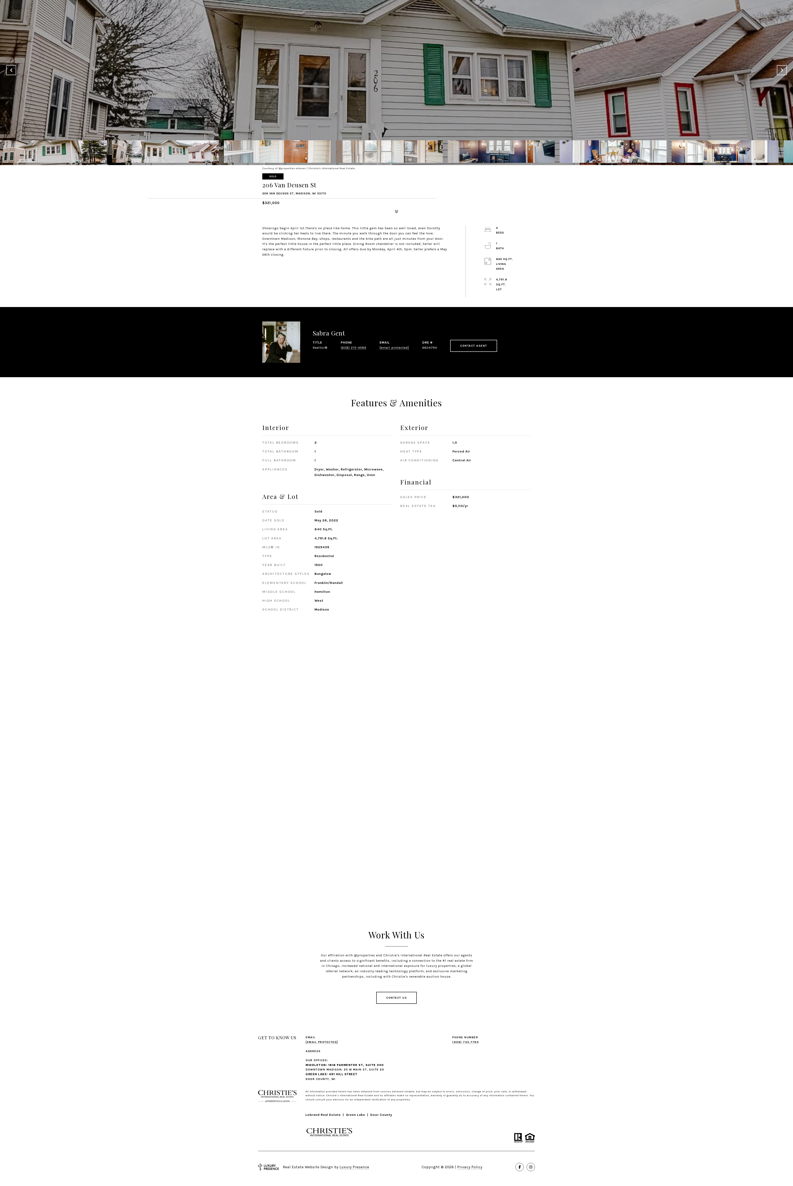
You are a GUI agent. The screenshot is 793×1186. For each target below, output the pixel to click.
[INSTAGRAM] (531, 1167)
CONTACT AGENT (473, 345)
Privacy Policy (469, 1167)
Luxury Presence (354, 1167)
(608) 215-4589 (353, 348)
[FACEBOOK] (519, 1167)
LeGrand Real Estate (323, 1115)
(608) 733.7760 (465, 1042)
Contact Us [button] (396, 997)
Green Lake (355, 1115)
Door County (381, 1115)
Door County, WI (321, 1079)
